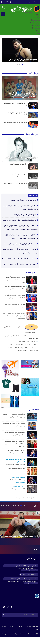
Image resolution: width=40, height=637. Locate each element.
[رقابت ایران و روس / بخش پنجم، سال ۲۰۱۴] (33, 115)
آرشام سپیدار (32, 583)
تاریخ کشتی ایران (30, 570)
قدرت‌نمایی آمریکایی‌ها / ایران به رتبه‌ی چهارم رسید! (20, 220)
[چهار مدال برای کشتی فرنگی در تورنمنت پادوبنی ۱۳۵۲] (20, 88)
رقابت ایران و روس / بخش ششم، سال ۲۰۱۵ (15, 104)
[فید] (10, 2)
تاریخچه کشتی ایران (29, 574)
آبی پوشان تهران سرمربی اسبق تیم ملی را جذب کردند (19, 264)
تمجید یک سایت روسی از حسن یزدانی (23, 59)
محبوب (19, 327)
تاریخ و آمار (37, 17)
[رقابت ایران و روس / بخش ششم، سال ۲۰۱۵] (33, 105)
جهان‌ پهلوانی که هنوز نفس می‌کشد (21, 157)
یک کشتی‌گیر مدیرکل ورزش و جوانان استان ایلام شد (19, 244)
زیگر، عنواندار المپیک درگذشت (18, 164)
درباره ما (36, 2)
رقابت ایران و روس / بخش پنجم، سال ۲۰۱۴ (16, 114)
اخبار (39, 15)
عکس (38, 31)
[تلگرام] (1, 2)
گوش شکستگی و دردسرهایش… (16, 468)
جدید (31, 327)
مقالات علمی (36, 25)
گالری (36, 505)
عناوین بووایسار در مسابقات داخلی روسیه (15, 122)
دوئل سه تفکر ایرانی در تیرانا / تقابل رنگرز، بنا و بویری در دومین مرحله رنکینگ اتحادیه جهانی (14, 315)
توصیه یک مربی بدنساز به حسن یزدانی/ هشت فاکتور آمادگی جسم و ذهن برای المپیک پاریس (14, 443)
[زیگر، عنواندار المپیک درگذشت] (33, 166)
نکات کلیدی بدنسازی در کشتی (17, 489)
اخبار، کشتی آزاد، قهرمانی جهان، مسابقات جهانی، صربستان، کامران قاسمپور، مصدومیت (22, 578)
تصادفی (7, 327)
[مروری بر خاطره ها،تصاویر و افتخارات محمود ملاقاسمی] (33, 176)
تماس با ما (30, 2)
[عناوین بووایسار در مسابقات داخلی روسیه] (33, 124)
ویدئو (38, 33)
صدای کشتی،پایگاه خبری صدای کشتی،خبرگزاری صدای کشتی (26, 565)
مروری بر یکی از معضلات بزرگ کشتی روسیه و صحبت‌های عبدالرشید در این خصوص (15, 279)
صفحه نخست (28, 12)
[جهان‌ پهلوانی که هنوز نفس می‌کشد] (20, 149)
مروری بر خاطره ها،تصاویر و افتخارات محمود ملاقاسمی (16, 175)
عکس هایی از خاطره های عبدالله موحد (15, 183)
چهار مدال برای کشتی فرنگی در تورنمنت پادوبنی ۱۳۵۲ (23, 95)
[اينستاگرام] (4, 1)
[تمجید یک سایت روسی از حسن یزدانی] (20, 50)
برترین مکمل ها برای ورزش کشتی (16, 480)
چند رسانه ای (36, 28)
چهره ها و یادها (36, 20)
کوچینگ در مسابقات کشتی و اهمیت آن (15, 464)
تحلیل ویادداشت (35, 23)
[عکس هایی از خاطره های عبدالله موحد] (33, 185)
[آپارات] (7, 2)
